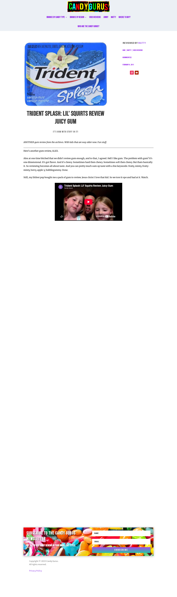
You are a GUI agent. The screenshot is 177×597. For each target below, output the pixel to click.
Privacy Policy (35, 571)
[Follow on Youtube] (137, 73)
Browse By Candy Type (56, 17)
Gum (124, 50)
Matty (113, 17)
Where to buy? (125, 17)
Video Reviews (95, 17)
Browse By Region (77, 17)
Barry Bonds (42, 258)
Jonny (105, 17)
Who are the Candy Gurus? (88, 26)
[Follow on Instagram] (132, 73)
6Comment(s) (127, 57)
